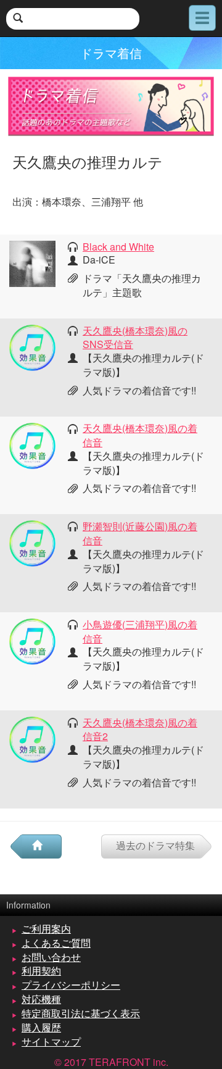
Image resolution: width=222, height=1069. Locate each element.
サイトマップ (51, 1041)
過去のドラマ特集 (155, 845)
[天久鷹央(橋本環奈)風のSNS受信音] (32, 346)
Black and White (118, 246)
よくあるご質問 (56, 943)
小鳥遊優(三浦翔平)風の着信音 (140, 631)
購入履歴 (41, 1027)
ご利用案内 (46, 928)
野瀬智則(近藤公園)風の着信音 (140, 533)
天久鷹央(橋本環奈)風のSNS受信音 (135, 337)
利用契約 (41, 970)
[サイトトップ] (42, 846)
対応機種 (41, 999)
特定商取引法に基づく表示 (81, 1013)
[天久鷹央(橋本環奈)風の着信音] (32, 444)
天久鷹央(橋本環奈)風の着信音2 (140, 729)
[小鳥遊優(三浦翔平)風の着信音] (32, 640)
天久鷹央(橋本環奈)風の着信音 (140, 435)
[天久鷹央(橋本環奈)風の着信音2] (32, 738)
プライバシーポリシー (71, 985)
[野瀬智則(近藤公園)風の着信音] (32, 542)
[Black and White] (32, 263)
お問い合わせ (51, 957)
